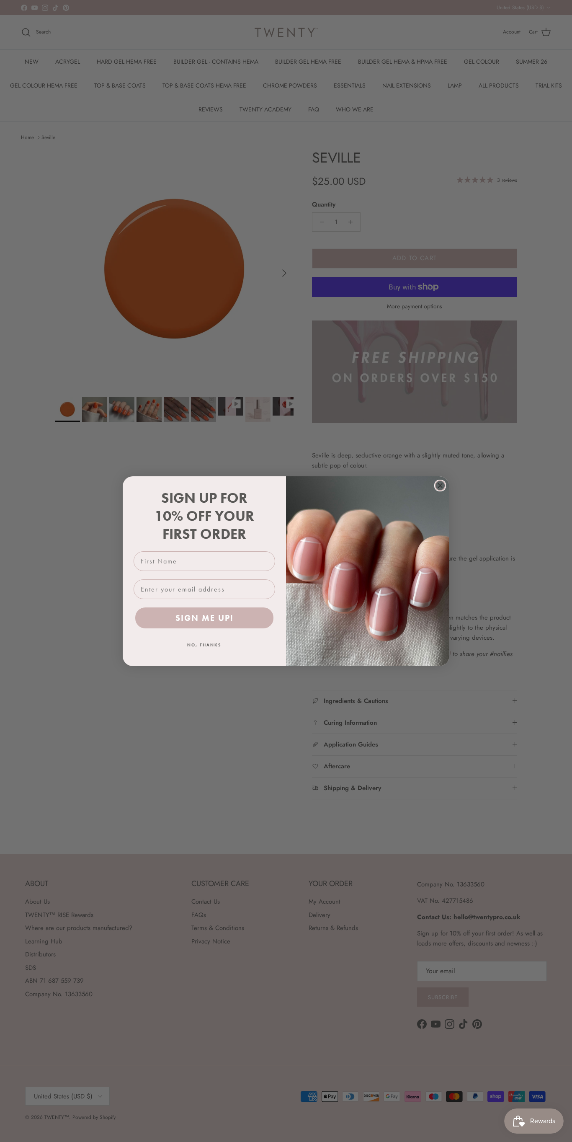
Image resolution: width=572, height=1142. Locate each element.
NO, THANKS (204, 645)
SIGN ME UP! (204, 617)
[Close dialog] (440, 486)
